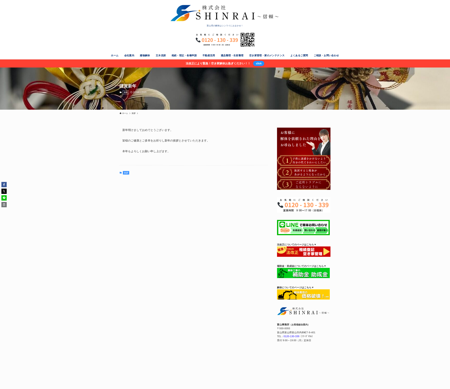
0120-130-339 (291, 336)
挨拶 (126, 92)
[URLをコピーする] (4, 204)
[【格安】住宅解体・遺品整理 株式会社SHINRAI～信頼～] (225, 13)
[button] (4, 184)
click (259, 63)
